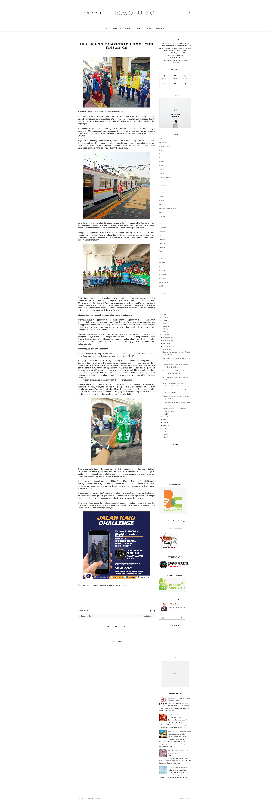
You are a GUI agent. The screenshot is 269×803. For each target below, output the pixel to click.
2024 (163, 320)
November (166, 340)
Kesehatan (163, 193)
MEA (161, 204)
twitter (175, 78)
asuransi (162, 255)
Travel (140, 28)
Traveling (162, 247)
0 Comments (84, 611)
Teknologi (162, 239)
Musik (161, 212)
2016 (163, 434)
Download (160, 28)
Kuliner (161, 196)
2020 (163, 332)
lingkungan (163, 274)
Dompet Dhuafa (164, 146)
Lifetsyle (129, 28)
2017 (163, 431)
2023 (163, 323)
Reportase (162, 231)
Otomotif (162, 224)
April (164, 422)
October (166, 343)
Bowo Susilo (175, 604)
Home (107, 28)
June (165, 417)
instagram (185, 78)
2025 (163, 317)
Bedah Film (162, 142)
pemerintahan (164, 282)
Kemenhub (163, 185)
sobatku (162, 290)
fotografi (162, 263)
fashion (161, 259)
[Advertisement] (175, 465)
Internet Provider (165, 177)
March (165, 425)
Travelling (162, 251)
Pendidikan (163, 228)
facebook (164, 78)
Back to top (185, 798)
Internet (162, 173)
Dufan (161, 150)
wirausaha (162, 294)
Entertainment (164, 158)
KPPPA (161, 181)
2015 (163, 437)
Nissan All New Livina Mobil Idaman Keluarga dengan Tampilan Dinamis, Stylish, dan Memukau (179, 734)
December (166, 337)
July (164, 414)
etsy (185, 87)
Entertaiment (163, 154)
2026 (163, 314)
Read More (175, 62)
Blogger (183, 521)
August (165, 349)
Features (117, 28)
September (167, 346)
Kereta (161, 189)
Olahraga (162, 216)
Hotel (161, 165)
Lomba (161, 200)
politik (161, 286)
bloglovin (175, 87)
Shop (149, 28)
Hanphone (162, 162)
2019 (163, 335)
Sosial (161, 235)
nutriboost (162, 278)
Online (161, 220)
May (164, 420)
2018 (163, 428)
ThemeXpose (97, 798)
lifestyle (162, 270)
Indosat (162, 169)
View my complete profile (177, 607)
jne (160, 266)
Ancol (161, 138)
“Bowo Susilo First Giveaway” (177, 767)
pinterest (164, 87)
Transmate (163, 243)
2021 (163, 329)
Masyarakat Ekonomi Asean (168, 208)
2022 (163, 326)
